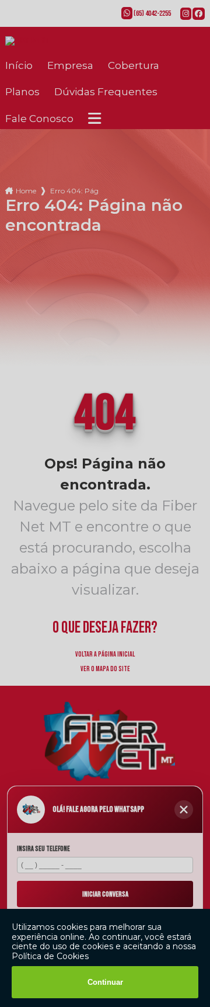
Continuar (105, 982)
